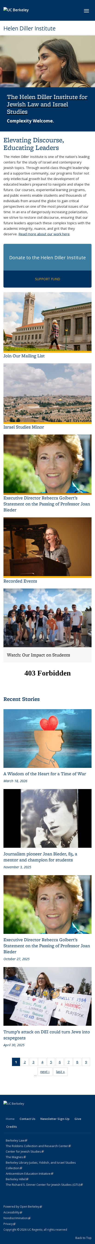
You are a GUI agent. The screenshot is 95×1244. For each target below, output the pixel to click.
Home (10, 1119)
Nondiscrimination (16, 1218)
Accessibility (12, 1212)
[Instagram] (25, 1111)
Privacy (9, 1224)
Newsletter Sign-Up (54, 1119)
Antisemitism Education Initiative (29, 1173)
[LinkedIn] (16, 1111)
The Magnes (16, 1157)
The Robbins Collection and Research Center (38, 1146)
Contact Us (27, 1119)
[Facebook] (7, 1111)
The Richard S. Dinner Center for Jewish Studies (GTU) (44, 1185)
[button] (47, 83)
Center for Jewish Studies (25, 1151)
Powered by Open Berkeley (22, 1207)
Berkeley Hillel (17, 1179)
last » (62, 1072)
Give (77, 1119)
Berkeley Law (16, 1140)
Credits (11, 1127)
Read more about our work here (44, 234)
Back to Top (83, 1238)
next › (46, 1072)
